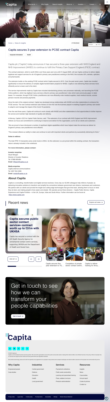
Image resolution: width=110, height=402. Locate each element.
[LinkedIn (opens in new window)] (10, 348)
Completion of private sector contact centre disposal (73, 266)
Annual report (84, 378)
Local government (37, 381)
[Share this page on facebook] (98, 44)
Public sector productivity (63, 372)
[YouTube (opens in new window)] (14, 348)
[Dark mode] (107, 6)
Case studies (12, 372)
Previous (31, 259)
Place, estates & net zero (63, 378)
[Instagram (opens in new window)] (18, 348)
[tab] (12, 267)
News (81, 372)
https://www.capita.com (16, 195)
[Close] (100, 4)
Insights (82, 369)
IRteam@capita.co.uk (20, 162)
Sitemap (55, 396)
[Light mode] (107, 2)
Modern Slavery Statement (66, 396)
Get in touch (17, 316)
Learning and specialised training (66, 375)
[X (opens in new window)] (27, 348)
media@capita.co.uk (20, 173)
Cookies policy (29, 396)
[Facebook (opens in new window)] (23, 348)
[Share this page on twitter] (100, 44)
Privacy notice (11, 396)
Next (39, 259)
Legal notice (20, 396)
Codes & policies (85, 381)
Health (34, 378)
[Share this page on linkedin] (96, 44)
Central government (38, 369)
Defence (34, 372)
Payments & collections (63, 369)
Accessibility (48, 396)
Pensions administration (63, 381)
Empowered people (14, 369)
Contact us (83, 384)
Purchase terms (38, 396)
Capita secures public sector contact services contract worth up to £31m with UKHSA (24, 225)
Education (35, 375)
